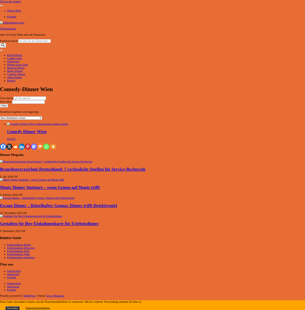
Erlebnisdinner (8, 28)
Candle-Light (14, 58)
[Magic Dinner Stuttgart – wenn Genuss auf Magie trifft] (32, 179)
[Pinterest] (28, 147)
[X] (9, 147)
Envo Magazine (55, 295)
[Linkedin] (22, 147)
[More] (53, 147)
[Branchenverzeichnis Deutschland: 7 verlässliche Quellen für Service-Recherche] (46, 161)
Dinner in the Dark (17, 64)
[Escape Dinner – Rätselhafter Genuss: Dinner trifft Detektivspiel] (37, 197)
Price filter (5, 101)
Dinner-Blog (14, 10)
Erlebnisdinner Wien (18, 254)
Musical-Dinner (16, 67)
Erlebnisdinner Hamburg (21, 257)
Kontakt (11, 16)
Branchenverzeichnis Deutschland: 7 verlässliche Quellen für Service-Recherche (73, 169)
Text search (6, 98)
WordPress (29, 295)
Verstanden (12, 308)
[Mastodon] (34, 147)
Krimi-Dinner (14, 55)
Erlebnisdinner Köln (18, 251)
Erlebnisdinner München (21, 247)
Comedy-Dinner (16, 74)
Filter (4, 105)
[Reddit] (15, 147)
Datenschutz (14, 271)
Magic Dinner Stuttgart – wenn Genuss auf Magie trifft (50, 187)
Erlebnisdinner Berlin (19, 244)
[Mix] (40, 147)
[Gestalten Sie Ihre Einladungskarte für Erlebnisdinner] (31, 216)
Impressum (13, 274)
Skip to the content (10, 1)
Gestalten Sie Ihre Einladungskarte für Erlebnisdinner (49, 223)
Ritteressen (13, 61)
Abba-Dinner (14, 77)
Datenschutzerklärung (38, 307)
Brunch (11, 80)
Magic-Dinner (15, 71)
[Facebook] (3, 147)
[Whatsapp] (46, 147)
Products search (9, 40)
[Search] (3, 45)
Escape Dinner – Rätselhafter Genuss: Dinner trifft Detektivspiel (58, 205)
